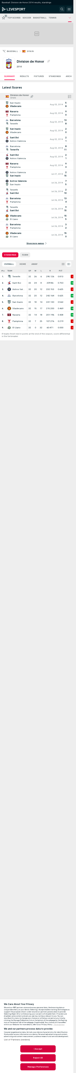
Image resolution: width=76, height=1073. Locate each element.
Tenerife (16, 276)
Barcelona (17, 295)
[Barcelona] (9, 295)
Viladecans (18, 308)
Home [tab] (22, 264)
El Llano (16, 327)
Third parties (59, 1025)
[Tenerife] (9, 276)
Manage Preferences (38, 1067)
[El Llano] (9, 327)
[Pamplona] (9, 321)
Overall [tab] (9, 264)
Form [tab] (25, 255)
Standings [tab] (10, 255)
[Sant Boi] (9, 283)
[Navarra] (9, 315)
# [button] (2, 271)
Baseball (12, 51)
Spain (30, 51)
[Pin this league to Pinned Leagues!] (48, 61)
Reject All (38, 1058)
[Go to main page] (18, 9)
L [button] (41, 271)
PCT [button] (60, 271)
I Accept (38, 1049)
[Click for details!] (36, 104)
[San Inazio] (9, 302)
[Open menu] (69, 9)
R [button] (50, 271)
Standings (55, 76)
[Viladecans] (9, 308)
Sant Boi (16, 282)
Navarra (16, 314)
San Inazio (17, 302)
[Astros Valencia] (9, 289)
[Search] (62, 9)
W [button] (35, 271)
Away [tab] (34, 264)
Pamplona (17, 321)
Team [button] (9, 271)
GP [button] (29, 271)
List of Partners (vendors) (17, 1039)
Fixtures (39, 76)
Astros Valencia (18, 289)
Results (24, 76)
